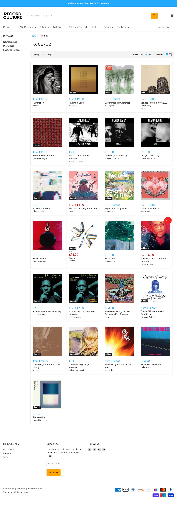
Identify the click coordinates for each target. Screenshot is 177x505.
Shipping (7, 453)
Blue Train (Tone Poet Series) (47, 311)
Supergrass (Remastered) (117, 103)
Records (8, 27)
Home (33, 36)
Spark (72, 258)
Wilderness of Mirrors (43, 156)
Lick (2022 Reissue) (150, 155)
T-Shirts (44, 27)
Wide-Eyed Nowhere (151, 364)
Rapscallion (110, 258)
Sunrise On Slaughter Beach (83, 208)
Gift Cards (58, 27)
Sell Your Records (78, 27)
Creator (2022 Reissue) (116, 155)
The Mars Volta (76, 103)
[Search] (154, 16)
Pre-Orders (8, 46)
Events (108, 27)
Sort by (36, 55)
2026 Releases (26, 27)
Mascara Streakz (41, 208)
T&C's (5, 457)
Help (95, 27)
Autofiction (38, 103)
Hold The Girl (39, 258)
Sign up (53, 472)
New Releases (10, 42)
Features (122, 27)
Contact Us (8, 449)
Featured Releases (12, 50)
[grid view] (167, 54)
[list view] (170, 54)
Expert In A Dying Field (116, 208)
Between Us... (39, 417)
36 (146, 55)
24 (142, 55)
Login (161, 27)
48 (150, 55)
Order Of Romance (150, 208)
